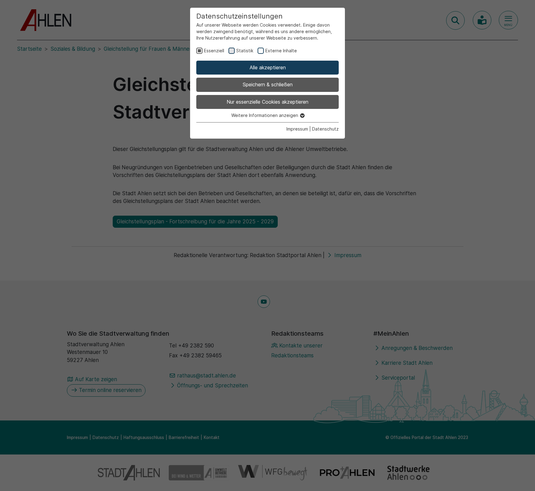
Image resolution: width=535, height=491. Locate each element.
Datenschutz (325, 128)
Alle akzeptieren (268, 67)
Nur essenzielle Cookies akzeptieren (267, 102)
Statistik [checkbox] (244, 50)
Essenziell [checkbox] (214, 50)
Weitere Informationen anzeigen (265, 115)
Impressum (297, 128)
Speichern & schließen (268, 84)
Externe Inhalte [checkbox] (281, 50)
